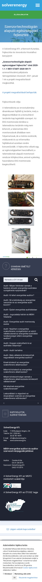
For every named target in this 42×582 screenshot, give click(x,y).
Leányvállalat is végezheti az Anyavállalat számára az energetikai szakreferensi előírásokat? (19, 395)
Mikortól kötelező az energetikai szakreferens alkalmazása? (18, 370)
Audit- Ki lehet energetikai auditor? (19, 295)
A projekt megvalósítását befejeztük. (19, 92)
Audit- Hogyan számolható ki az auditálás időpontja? (18, 344)
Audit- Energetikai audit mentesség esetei (19, 322)
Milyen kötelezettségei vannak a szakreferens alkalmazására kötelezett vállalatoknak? (21, 379)
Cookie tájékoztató (30, 568)
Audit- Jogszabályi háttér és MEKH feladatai (19, 315)
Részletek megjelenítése (28, 578)
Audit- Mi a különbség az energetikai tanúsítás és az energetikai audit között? (19, 302)
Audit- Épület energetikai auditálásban (20, 309)
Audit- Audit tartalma (13, 350)
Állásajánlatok (21, 14)
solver (14, 5)
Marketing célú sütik (22, 574)
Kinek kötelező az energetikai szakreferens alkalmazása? (16, 363)
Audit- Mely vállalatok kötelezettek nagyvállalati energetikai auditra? (19, 356)
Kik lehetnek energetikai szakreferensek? (14, 387)
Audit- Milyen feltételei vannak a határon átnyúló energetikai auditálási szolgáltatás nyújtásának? (20, 288)
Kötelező (8, 574)
